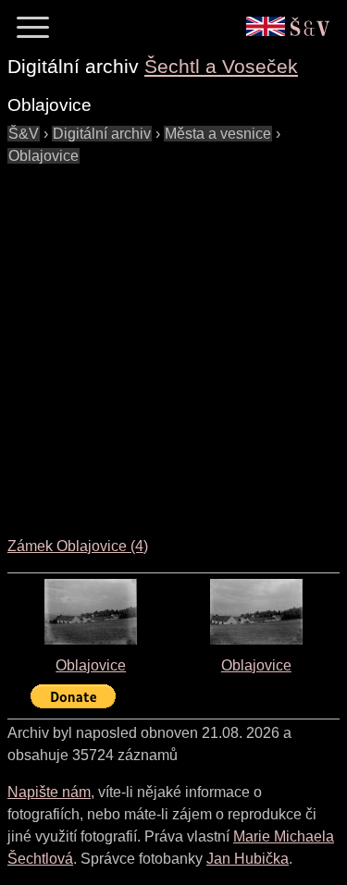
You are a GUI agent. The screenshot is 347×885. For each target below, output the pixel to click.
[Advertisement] (173, 340)
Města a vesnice (218, 133)
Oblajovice (43, 156)
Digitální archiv (102, 133)
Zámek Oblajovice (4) (77, 546)
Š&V (23, 133)
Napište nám (49, 792)
